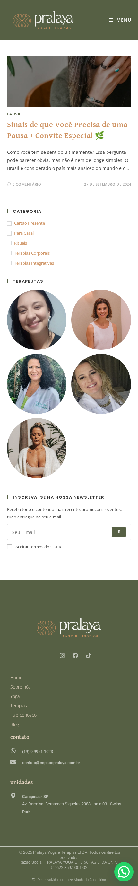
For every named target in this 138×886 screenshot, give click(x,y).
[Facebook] (75, 655)
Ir (118, 532)
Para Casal (24, 233)
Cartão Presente (29, 223)
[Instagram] (62, 655)
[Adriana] (37, 447)
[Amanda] (101, 383)
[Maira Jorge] (37, 319)
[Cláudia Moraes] (37, 383)
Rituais (20, 243)
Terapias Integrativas (34, 263)
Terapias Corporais (32, 253)
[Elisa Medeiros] (101, 319)
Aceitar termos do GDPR (38, 547)
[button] (124, 871)
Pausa (14, 114)
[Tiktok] (88, 655)
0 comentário (27, 184)
